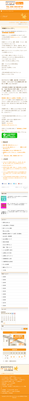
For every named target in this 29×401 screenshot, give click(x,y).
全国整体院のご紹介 (7, 258)
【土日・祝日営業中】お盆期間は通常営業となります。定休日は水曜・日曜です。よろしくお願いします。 (17, 212)
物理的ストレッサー (15, 37)
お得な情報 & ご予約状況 (8, 225)
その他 (4, 270)
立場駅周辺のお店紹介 (8, 261)
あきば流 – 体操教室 (7, 236)
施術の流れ (4, 383)
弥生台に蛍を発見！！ (8, 165)
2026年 (4, 276)
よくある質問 (12, 383)
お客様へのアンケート (8, 255)
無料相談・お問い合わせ (7, 384)
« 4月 (4, 323)
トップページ (12, 22)
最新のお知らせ (23, 22)
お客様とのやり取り (7, 252)
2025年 (4, 279)
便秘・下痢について (7, 247)
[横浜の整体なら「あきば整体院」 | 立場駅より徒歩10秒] (14, 3)
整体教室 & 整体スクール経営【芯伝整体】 (11, 391)
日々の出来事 (6, 264)
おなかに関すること (7, 244)
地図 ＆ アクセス (17, 378)
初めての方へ (13, 376)
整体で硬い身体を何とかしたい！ (10, 145)
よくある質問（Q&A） (8, 250)
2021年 (4, 291)
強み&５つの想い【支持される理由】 (10, 379)
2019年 (4, 297)
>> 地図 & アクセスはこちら (7, 373)
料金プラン (22, 379)
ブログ (17, 22)
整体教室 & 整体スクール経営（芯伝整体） (12, 233)
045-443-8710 (10, 123)
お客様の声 (19, 381)
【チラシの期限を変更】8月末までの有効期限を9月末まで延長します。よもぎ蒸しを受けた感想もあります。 (14, 173)
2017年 (4, 302)
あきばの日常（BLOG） (13, 389)
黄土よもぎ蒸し (6, 231)
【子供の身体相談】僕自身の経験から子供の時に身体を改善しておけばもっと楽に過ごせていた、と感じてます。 (14, 178)
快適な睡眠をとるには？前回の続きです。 (12, 150)
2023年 (4, 285)
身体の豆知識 (11, 32)
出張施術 (4, 389)
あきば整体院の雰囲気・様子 (8, 381)
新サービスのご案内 (7, 228)
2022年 (4, 288)
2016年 (4, 305)
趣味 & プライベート (7, 267)
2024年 (4, 282)
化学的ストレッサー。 (5, 187)
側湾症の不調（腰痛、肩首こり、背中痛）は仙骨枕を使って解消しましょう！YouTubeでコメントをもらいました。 (15, 169)
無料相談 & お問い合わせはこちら (9, 124)
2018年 (4, 299)
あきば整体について (7, 239)
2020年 (4, 294)
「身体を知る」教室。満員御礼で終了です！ (13, 155)
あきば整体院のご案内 (7, 378)
